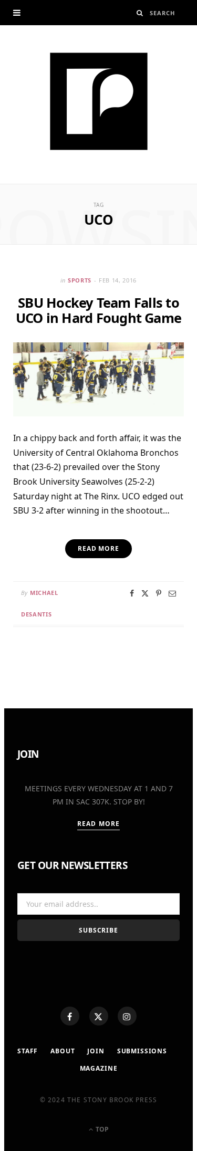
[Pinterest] (158, 593)
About (62, 1051)
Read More (98, 823)
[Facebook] (69, 1016)
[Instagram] (127, 1016)
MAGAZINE (99, 1068)
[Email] (172, 593)
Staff (27, 1051)
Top (101, 1129)
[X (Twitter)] (98, 1016)
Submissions (142, 1051)
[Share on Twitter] (145, 593)
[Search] (140, 12)
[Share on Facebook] (132, 593)
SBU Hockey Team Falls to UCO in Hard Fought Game (98, 310)
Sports (79, 280)
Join (95, 1051)
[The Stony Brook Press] (98, 101)
